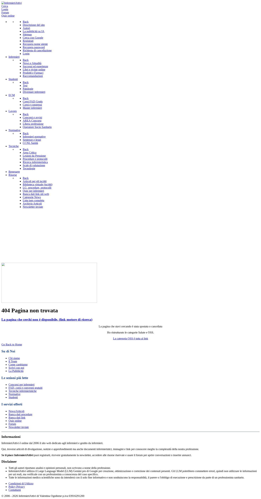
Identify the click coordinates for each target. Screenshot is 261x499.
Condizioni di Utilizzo (21, 483)
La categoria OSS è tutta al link (130, 338)
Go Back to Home (11, 344)
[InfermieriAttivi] (11, 2)
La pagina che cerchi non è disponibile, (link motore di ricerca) (46, 319)
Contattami (15, 489)
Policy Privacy (17, 486)
